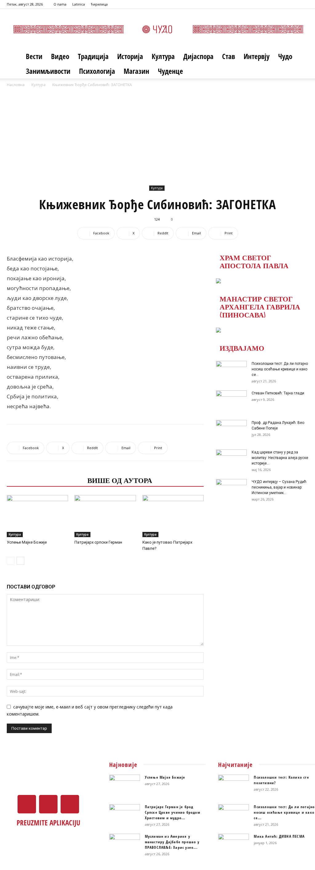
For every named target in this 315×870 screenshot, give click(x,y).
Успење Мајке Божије (27, 542)
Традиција (93, 56)
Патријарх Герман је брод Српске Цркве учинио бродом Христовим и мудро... (172, 812)
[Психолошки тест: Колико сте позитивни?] (233, 785)
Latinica (78, 4)
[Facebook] (283, 4)
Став (228, 56)
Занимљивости (48, 71)
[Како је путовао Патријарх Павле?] (173, 516)
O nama (60, 4)
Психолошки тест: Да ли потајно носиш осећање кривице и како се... (280, 369)
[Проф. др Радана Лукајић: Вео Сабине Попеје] (231, 430)
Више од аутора (119, 480)
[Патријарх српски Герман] (105, 516)
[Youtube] (303, 4)
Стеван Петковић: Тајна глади (278, 393)
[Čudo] (157, 29)
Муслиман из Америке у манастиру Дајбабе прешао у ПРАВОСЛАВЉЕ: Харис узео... (172, 842)
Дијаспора (198, 56)
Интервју (256, 56)
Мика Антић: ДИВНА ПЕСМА (279, 836)
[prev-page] (10, 561)
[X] (293, 4)
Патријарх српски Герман (98, 542)
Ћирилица (99, 4)
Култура (163, 56)
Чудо (285, 56)
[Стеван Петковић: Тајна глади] (231, 401)
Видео (60, 56)
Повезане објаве (45, 480)
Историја (130, 56)
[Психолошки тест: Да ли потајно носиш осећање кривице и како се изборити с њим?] (231, 371)
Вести (34, 56)
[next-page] (20, 561)
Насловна (16, 84)
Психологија (97, 71)
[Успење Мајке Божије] (37, 516)
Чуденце (170, 71)
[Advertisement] (157, 134)
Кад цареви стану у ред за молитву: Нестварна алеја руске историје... (280, 457)
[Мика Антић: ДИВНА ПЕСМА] (233, 844)
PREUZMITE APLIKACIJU (48, 823)
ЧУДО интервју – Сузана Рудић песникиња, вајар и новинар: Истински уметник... (279, 487)
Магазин (136, 71)
